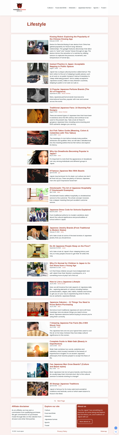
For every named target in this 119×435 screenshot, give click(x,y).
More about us (85, 422)
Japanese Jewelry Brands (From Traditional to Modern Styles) (70, 229)
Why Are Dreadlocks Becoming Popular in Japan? (69, 152)
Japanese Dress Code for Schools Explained (70, 210)
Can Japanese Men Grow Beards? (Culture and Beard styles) (69, 365)
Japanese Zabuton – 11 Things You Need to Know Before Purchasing (70, 303)
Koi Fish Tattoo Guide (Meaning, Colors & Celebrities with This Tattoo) (69, 131)
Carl (61, 41)
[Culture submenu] (53, 7)
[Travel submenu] (106, 7)
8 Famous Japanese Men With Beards (67, 171)
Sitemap (104, 431)
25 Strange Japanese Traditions (64, 384)
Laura (59, 135)
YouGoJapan (20, 431)
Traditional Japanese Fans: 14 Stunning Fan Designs (70, 109)
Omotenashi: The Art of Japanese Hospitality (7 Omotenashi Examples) (70, 189)
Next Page (61, 401)
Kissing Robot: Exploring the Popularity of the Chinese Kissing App (69, 38)
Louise (63, 248)
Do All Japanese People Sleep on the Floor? (70, 246)
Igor (59, 173)
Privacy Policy (62, 431)
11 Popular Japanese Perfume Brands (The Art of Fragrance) (69, 90)
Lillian (58, 192)
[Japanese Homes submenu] (91, 7)
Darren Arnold (61, 283)
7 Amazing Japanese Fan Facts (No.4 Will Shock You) (69, 324)
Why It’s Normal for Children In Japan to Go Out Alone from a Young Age (70, 264)
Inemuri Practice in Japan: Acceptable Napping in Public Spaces (67, 65)
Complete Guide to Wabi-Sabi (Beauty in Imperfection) (68, 342)
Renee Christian (66, 93)
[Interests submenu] (76, 7)
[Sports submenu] (99, 7)
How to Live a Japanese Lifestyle (65, 282)
